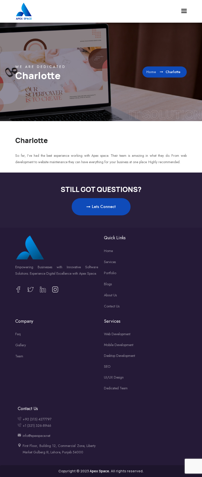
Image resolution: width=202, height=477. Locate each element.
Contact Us (111, 306)
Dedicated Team (116, 388)
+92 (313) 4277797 (37, 419)
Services (110, 261)
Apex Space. (100, 471)
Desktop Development (119, 355)
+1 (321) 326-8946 (37, 425)
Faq (18, 334)
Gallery (20, 345)
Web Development (117, 334)
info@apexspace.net (36, 435)
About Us (110, 295)
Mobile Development (118, 344)
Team (19, 356)
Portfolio (110, 272)
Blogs (108, 284)
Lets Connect (104, 206)
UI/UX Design (114, 377)
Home (151, 71)
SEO (107, 366)
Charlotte (31, 140)
